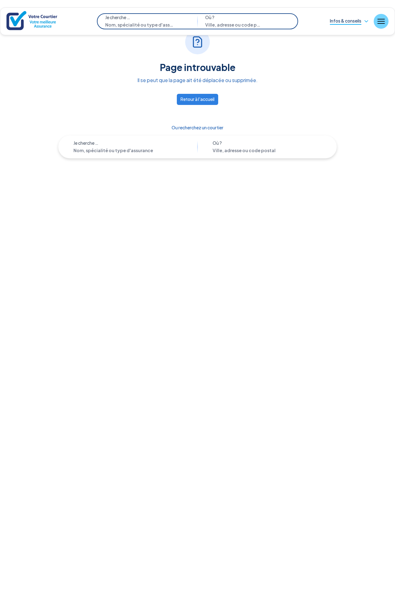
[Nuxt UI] (32, 21)
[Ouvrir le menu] (381, 21)
